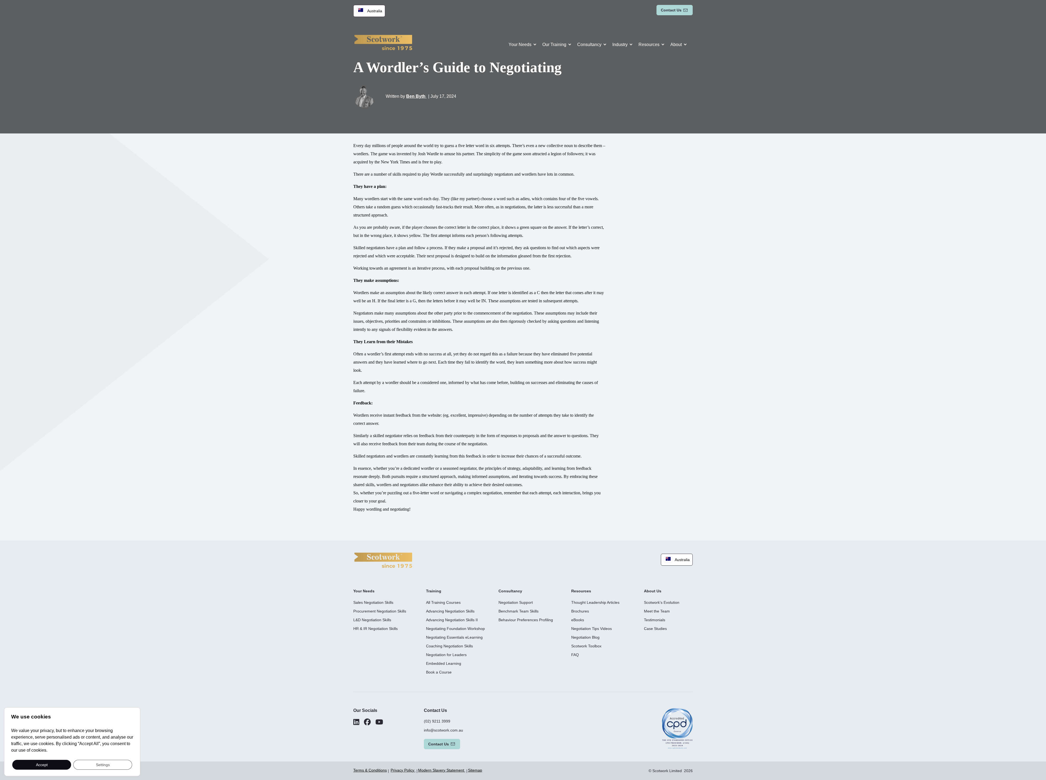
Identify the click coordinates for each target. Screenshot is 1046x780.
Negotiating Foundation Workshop (455, 628)
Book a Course (439, 672)
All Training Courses (443, 602)
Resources (648, 44)
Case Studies (655, 628)
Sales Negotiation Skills (373, 602)
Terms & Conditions (370, 770)
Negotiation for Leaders (446, 655)
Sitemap (475, 770)
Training (433, 591)
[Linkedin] (356, 722)
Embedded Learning (443, 663)
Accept (42, 764)
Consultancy (589, 44)
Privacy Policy (403, 770)
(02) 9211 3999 (437, 721)
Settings (103, 764)
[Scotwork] (383, 559)
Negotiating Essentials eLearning (454, 637)
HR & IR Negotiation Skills (375, 628)
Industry (620, 44)
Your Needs (520, 44)
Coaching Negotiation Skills (449, 646)
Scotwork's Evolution (661, 602)
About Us (652, 591)
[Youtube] (379, 722)
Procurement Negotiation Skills (379, 611)
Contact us (671, 10)
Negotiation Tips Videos (591, 628)
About (676, 44)
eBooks (577, 620)
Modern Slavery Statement (441, 770)
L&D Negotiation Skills (372, 620)
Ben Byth (416, 96)
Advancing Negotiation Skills (450, 611)
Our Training (554, 44)
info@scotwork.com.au (443, 730)
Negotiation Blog (585, 637)
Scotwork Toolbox (586, 646)
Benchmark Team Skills (518, 611)
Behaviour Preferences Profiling (525, 620)
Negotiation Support (515, 602)
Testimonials (654, 620)
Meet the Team (657, 611)
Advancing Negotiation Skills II (452, 620)
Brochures (580, 611)
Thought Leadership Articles (595, 602)
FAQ (575, 655)
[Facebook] (367, 722)
